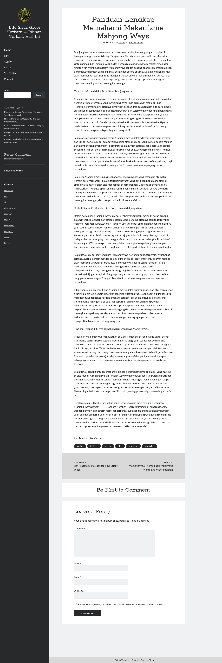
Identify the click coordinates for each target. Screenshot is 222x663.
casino (80, 446)
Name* (78, 563)
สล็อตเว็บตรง (9, 208)
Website (79, 590)
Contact (8, 79)
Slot (6, 55)
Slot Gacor (95, 438)
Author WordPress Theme (126, 660)
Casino (8, 61)
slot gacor (8, 231)
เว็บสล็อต (8, 214)
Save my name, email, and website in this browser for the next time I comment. (120, 604)
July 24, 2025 (136, 42)
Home (7, 49)
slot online (8, 190)
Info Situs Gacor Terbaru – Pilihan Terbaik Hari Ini (24, 32)
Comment (79, 528)
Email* (77, 577)
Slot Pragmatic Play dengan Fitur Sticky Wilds (96, 467)
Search (7, 90)
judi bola (7, 243)
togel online (9, 225)
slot (5, 196)
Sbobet (8, 67)
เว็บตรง (7, 220)
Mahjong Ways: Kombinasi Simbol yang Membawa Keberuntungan (151, 467)
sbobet (7, 237)
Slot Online (10, 73)
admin (121, 42)
